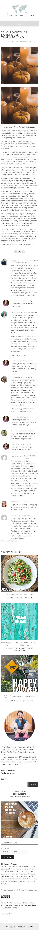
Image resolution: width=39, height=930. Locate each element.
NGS (12, 377)
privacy (28, 890)
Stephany (14, 502)
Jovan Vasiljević (19, 127)
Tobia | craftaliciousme (17, 261)
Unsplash (31, 127)
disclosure (20, 890)
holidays (23, 41)
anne (13, 516)
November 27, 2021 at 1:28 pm (24, 361)
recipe (31, 594)
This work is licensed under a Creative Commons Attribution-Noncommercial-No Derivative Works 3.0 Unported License (18, 905)
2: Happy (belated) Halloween (19, 701)
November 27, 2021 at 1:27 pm (24, 301)
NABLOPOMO (15, 796)
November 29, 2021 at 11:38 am (30, 457)
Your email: (5, 848)
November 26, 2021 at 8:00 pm (25, 431)
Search (3, 779)
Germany (17, 642)
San (13, 301)
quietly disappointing (25, 181)
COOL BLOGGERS (19, 794)
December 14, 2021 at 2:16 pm (23, 516)
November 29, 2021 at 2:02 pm (27, 502)
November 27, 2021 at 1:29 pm (24, 417)
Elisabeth (14, 312)
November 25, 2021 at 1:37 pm (31, 261)
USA (37, 696)
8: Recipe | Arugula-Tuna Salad (19, 597)
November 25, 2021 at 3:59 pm (28, 312)
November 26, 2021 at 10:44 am (23, 377)
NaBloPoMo (30, 41)
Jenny (13, 431)
